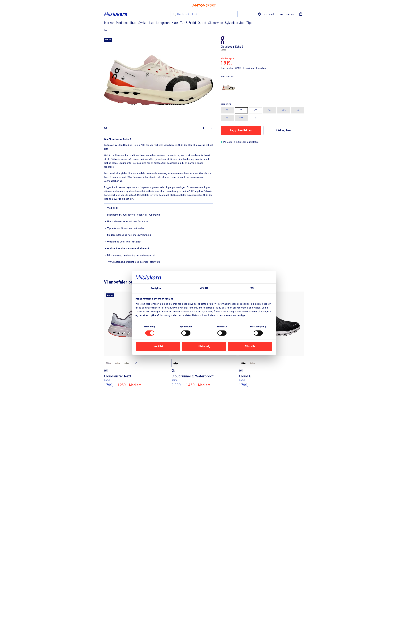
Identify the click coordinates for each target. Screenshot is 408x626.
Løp (151, 23)
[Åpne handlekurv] (301, 14)
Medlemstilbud (126, 23)
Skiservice (215, 23)
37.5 (255, 110)
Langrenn (163, 23)
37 (241, 110)
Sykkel (142, 23)
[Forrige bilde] (204, 128)
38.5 (284, 110)
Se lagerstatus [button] (250, 142)
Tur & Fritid (188, 23)
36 (227, 110)
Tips (249, 23)
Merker (109, 23)
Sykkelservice (234, 23)
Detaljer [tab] (204, 288)
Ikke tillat (158, 346)
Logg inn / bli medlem (254, 68)
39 (297, 110)
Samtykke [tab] (156, 288)
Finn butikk (268, 14)
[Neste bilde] (210, 128)
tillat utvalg (204, 346)
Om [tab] (252, 288)
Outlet (202, 23)
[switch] (185, 333)
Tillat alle (250, 346)
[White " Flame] (228, 87)
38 (269, 110)
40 (227, 118)
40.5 (241, 118)
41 (255, 118)
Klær (175, 23)
